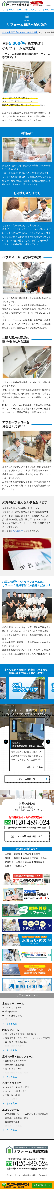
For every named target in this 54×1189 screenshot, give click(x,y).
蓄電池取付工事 (12, 1122)
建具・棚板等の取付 (14, 1046)
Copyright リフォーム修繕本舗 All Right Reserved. (27, 1175)
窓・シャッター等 (13, 1068)
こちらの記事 (17, 531)
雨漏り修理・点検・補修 (16, 1072)
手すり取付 (10, 1019)
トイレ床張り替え (13, 1015)
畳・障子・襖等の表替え (16, 1042)
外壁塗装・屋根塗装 (14, 1065)
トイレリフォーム (13, 1007)
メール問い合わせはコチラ (30, 836)
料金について (29, 9)
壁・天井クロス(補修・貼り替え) (20, 1034)
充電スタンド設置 (13, 1125)
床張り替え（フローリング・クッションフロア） (28, 1038)
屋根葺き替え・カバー (15, 1060)
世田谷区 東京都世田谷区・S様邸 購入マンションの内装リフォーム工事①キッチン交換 (27, 744)
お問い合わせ (44, 1185)
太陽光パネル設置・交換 (16, 1118)
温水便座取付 (11, 1011)
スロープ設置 (11, 1099)
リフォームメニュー (11, 9)
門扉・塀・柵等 (12, 1095)
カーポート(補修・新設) (16, 1091)
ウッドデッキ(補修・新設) (17, 1087)
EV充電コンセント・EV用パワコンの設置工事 (26, 1114)
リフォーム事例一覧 (25, 779)
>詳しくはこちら (35, 767)
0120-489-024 (18, 1184)
